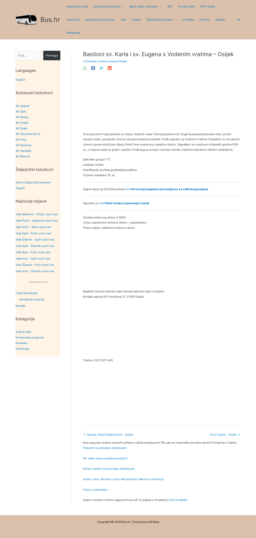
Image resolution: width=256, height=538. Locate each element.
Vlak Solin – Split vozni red (33, 227)
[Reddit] (110, 68)
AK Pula (21, 139)
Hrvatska (21, 343)
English (20, 79)
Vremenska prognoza (30, 337)
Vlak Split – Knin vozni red (33, 252)
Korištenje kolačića (31, 299)
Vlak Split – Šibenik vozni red (35, 246)
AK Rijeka (22, 117)
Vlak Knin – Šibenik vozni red (35, 271)
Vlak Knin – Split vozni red (33, 258)
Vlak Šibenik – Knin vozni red (35, 265)
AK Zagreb (22, 106)
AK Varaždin (23, 151)
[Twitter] (101, 68)
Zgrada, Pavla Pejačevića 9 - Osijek (108, 434)
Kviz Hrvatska (178, 500)
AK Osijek (22, 122)
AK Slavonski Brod (28, 134)
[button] (122, 6)
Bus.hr (50, 19)
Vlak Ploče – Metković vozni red (37, 220)
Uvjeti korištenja (26, 293)
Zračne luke (23, 332)
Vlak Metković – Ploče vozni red (37, 214)
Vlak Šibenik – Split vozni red (35, 239)
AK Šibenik (23, 156)
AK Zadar (22, 128)
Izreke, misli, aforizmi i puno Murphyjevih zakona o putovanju (123, 479)
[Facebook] (93, 68)
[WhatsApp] (85, 68)
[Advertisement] (161, 104)
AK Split (21, 111)
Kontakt (20, 306)
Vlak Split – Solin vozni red (33, 233)
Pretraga (52, 55)
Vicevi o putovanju (95, 489)
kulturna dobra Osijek (113, 61)
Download (22, 348)
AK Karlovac (23, 145)
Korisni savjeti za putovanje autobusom (109, 468)
